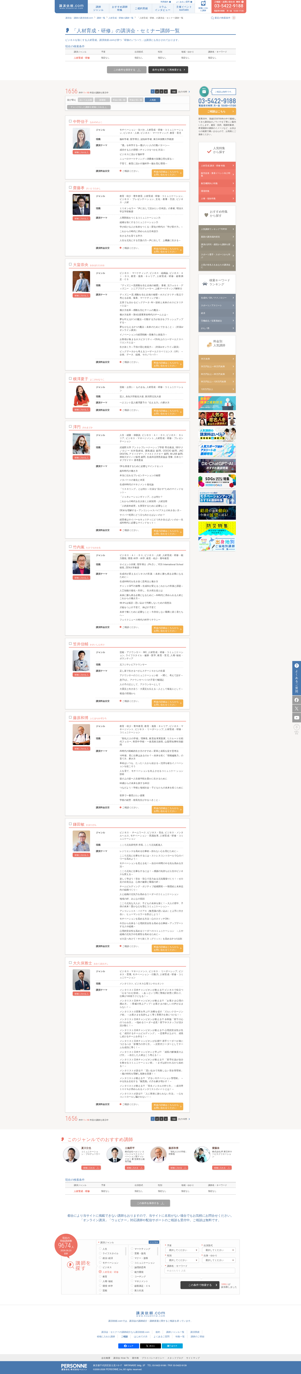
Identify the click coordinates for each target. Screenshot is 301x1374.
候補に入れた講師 (106, 1336)
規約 (158, 1331)
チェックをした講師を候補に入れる (87, 107)
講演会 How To (121, 1357)
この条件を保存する (124, 69)
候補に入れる (80, 152)
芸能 (105, 1290)
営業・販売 (140, 1253)
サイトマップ (193, 1357)
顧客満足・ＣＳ (142, 1285)
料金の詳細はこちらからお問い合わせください (166, 173)
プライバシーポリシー (153, 1357)
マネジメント (141, 1281)
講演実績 (194, 1331)
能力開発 (139, 1272)
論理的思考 (140, 1267)
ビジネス (107, 1267)
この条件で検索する (200, 1284)
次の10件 (182, 91)
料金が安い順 (136, 99)
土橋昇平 (130, 1148)
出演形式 (208, 1245)
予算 (169, 1245)
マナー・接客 (141, 1258)
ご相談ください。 (131, 170)
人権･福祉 (108, 1281)
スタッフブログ (175, 1357)
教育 (105, 1276)
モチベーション (110, 1262)
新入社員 (139, 1290)
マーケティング (142, 1248)
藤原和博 (173, 1148)
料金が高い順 (119, 99)
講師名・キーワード (177, 1265)
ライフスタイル (110, 1253)
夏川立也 (86, 1148)
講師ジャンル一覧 (175, 1331)
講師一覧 (101, 17)
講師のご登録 (197, 1336)
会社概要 (105, 1357)
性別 (169, 1255)
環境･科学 (108, 1285)
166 (174, 91)
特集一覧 (180, 1336)
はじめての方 (141, 1336)
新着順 (102, 99)
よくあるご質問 (183, 2)
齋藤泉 (215, 1148)
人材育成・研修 (110, 1272)
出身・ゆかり (210, 1255)
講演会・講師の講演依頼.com (79, 17)
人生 (105, 1248)
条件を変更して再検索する (167, 69)
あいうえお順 (85, 99)
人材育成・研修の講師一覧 (120, 17)
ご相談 (124, 1336)
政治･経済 (108, 1258)
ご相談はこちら (216, 111)
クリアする (154, 1242)
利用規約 (164, 2)
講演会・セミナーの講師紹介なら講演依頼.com (125, 1331)
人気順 (152, 99)
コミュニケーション (144, 1262)
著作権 (135, 1357)
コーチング (140, 1276)
